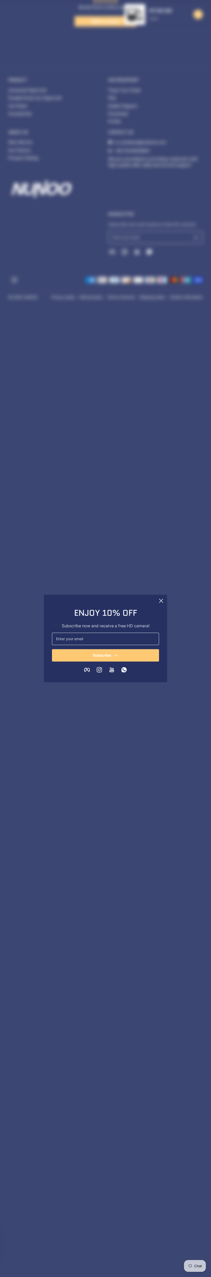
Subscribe (102, 655)
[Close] (161, 601)
